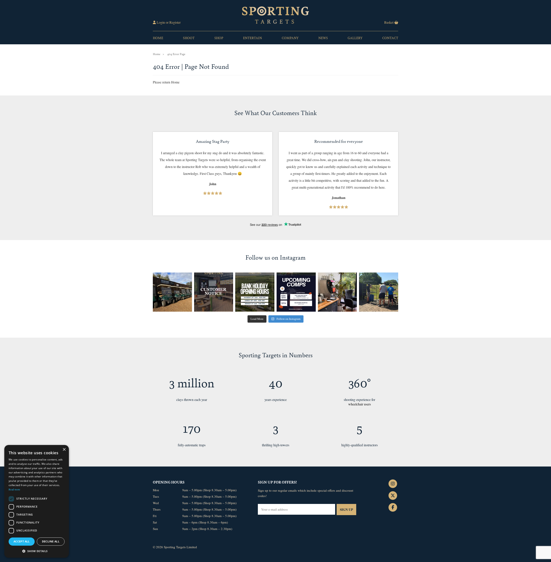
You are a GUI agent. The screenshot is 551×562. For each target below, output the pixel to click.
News (323, 37)
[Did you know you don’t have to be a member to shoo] (378, 292)
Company (290, 37)
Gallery (355, 37)
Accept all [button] (22, 541)
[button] (37, 550)
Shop (218, 37)
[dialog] (36, 501)
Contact (390, 37)
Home (158, 37)
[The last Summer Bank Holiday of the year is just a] (254, 292)
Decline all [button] (50, 541)
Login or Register (168, 22)
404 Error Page (176, 54)
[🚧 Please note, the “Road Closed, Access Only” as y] (213, 292)
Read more (14, 489)
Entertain (252, 37)
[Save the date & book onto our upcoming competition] (296, 292)
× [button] (64, 449)
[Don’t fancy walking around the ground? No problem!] (172, 292)
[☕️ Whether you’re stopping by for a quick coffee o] (337, 292)
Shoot (189, 37)
